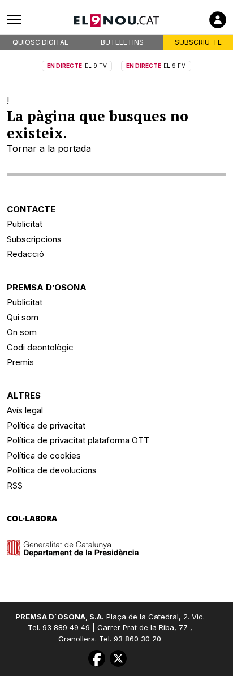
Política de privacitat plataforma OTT (78, 440)
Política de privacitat (46, 425)
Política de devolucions (52, 470)
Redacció (25, 254)
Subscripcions (34, 239)
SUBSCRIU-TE (198, 42)
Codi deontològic (40, 347)
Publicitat (24, 224)
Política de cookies (44, 455)
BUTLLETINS (122, 42)
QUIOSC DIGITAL (40, 42)
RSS (15, 485)
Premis (20, 362)
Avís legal (25, 410)
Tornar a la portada (49, 148)
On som (22, 332)
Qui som (22, 317)
